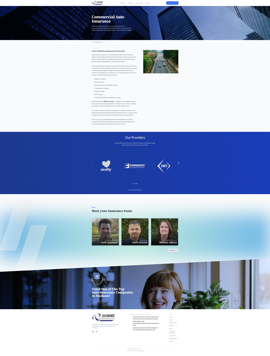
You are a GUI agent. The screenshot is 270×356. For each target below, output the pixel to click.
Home (170, 317)
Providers (130, 3)
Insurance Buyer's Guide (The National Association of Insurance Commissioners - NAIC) (146, 323)
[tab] (133, 183)
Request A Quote (172, 3)
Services (171, 320)
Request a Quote (173, 338)
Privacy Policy (172, 335)
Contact (147, 3)
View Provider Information (135, 190)
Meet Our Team (139, 3)
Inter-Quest (141, 350)
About (170, 328)
